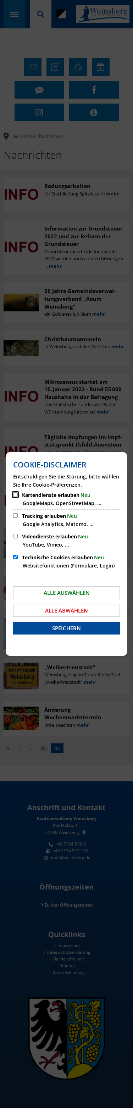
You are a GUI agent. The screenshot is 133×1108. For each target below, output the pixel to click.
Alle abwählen (66, 610)
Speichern (66, 628)
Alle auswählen (67, 592)
